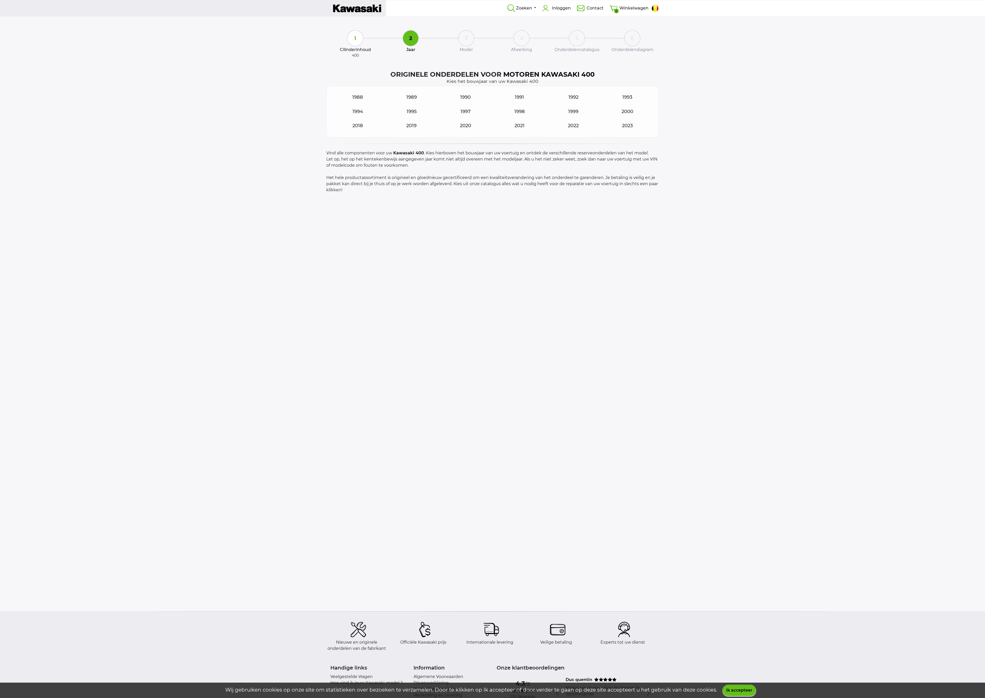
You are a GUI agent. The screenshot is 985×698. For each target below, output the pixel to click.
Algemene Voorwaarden (438, 676)
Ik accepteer (739, 690)
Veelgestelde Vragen (351, 676)
